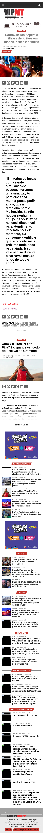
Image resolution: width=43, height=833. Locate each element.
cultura (15, 325)
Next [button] (35, 445)
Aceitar (8, 830)
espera (6, 327)
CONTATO (36, 812)
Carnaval (6, 325)
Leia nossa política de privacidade (26, 830)
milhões (22, 327)
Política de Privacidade (23, 812)
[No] (40, 825)
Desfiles (24, 325)
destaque (34, 325)
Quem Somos (8, 812)
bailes (25, 323)
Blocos (33, 323)
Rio (29, 327)
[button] (3, 5)
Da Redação (10, 48)
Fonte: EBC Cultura (10, 304)
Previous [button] (7, 445)
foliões (14, 327)
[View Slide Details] (21, 458)
